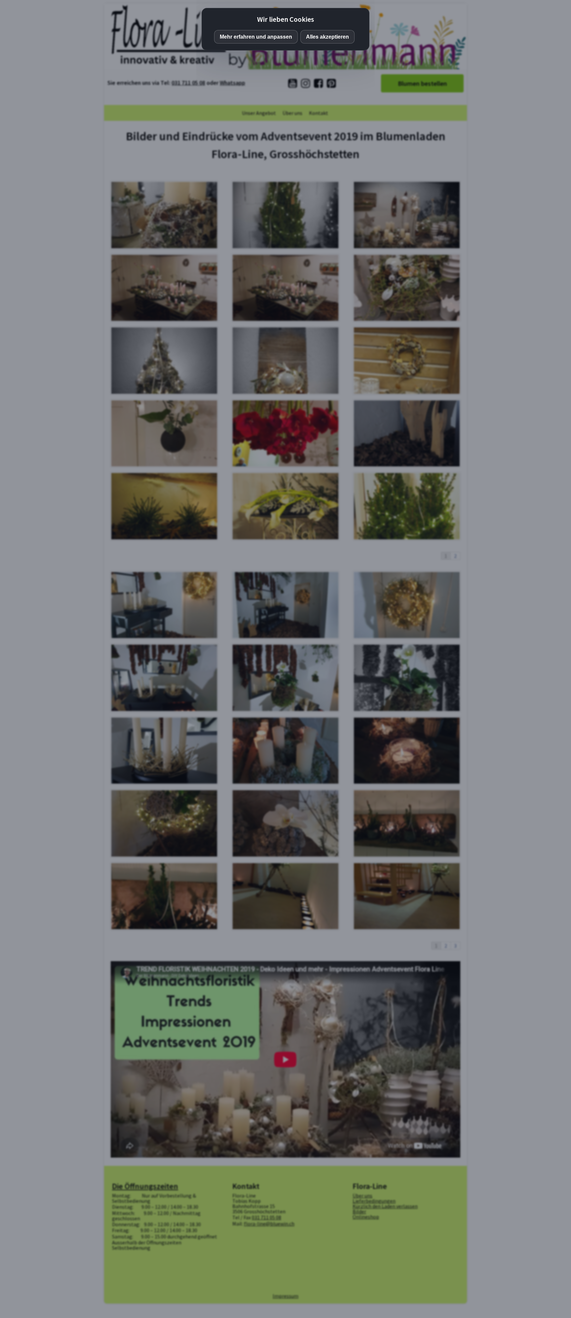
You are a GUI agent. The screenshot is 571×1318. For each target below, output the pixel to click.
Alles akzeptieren (327, 37)
